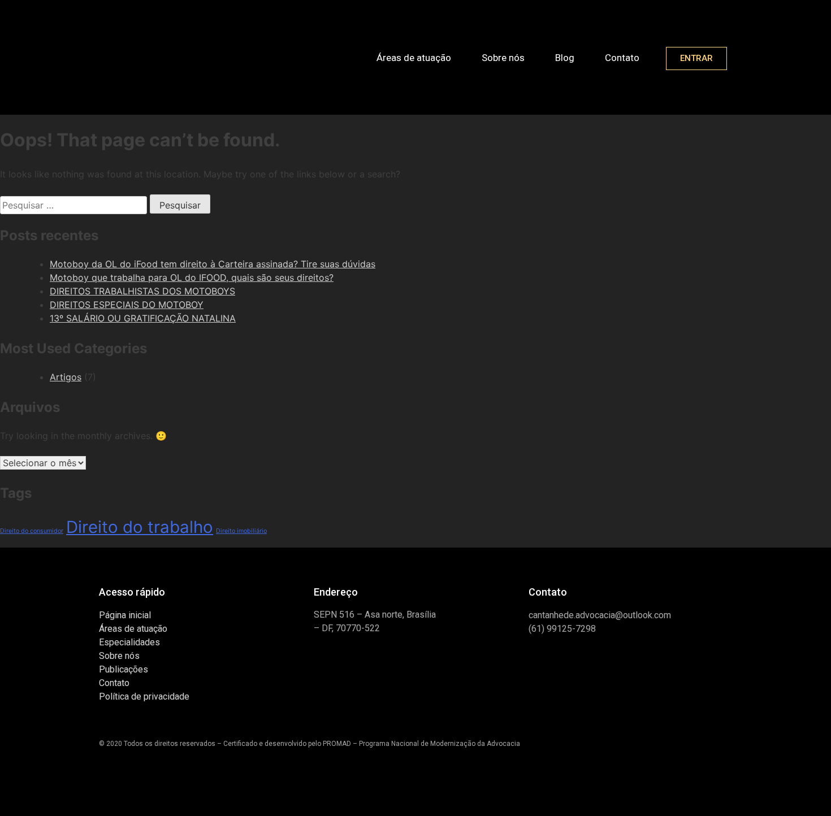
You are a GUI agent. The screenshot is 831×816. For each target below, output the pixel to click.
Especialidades (129, 642)
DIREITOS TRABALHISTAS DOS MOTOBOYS (142, 291)
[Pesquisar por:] (75, 205)
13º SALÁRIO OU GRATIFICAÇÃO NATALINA (143, 318)
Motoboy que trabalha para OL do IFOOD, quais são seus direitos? (192, 277)
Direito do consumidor (31, 531)
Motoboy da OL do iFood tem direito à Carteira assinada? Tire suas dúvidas (212, 264)
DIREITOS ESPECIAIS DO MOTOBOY (127, 304)
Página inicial (125, 615)
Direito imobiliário (241, 531)
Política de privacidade (144, 696)
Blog (564, 57)
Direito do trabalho (139, 527)
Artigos (65, 377)
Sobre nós (503, 57)
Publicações (123, 669)
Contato (622, 57)
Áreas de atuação (413, 57)
